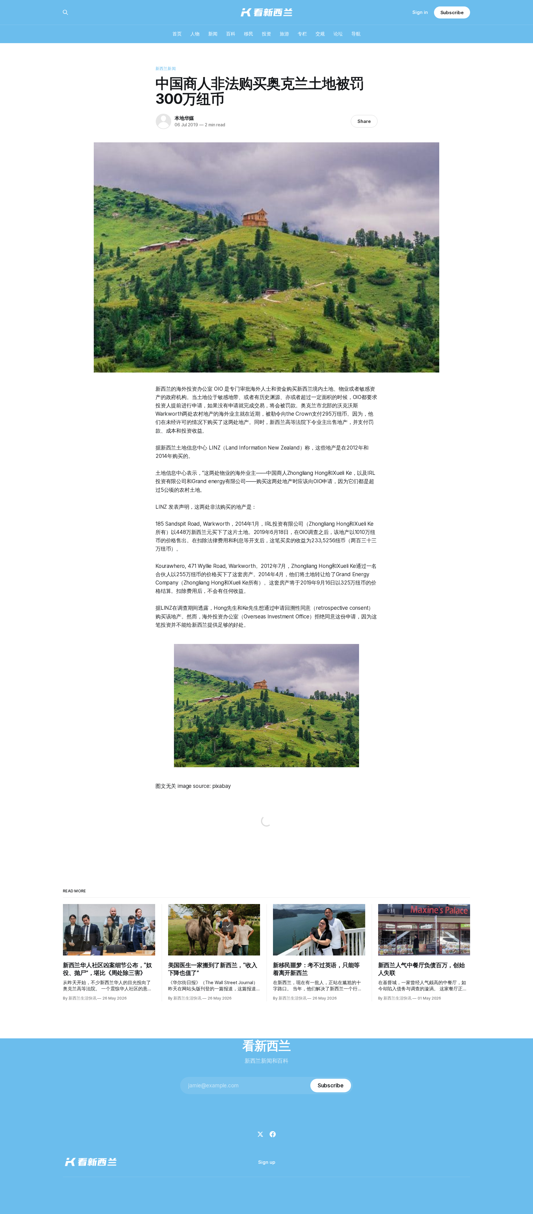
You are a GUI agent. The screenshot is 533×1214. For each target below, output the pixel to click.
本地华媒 (184, 118)
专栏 (302, 34)
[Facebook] (273, 1134)
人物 (195, 34)
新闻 (212, 34)
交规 (320, 34)
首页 (177, 34)
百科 (230, 34)
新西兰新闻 (165, 68)
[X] (260, 1134)
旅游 (284, 34)
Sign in (420, 12)
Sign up (266, 1162)
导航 (356, 34)
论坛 (338, 34)
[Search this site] (65, 12)
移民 (248, 34)
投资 (266, 34)
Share (364, 121)
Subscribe (452, 12)
